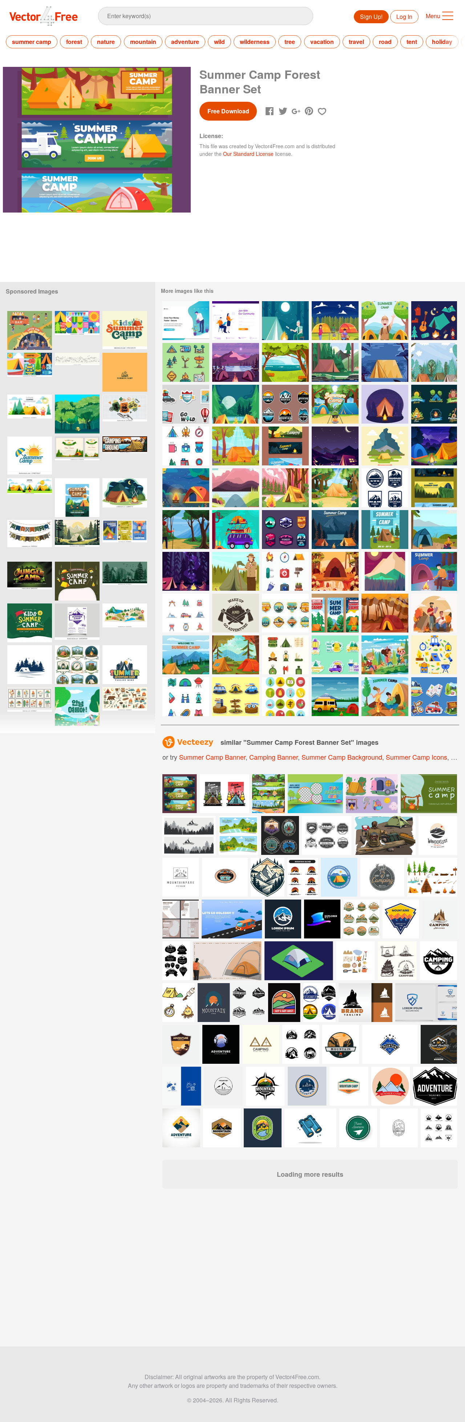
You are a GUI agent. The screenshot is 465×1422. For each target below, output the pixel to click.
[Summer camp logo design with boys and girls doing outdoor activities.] (124, 664)
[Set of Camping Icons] (285, 654)
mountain (143, 41)
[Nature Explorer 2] (384, 487)
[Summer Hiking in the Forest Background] (185, 529)
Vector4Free (44, 16)
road (385, 41)
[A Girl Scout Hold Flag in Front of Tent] (235, 571)
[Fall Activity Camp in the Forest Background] (235, 654)
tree (289, 41)
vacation (322, 41)
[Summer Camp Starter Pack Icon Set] (185, 446)
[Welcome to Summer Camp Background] (335, 529)
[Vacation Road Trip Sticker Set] (235, 696)
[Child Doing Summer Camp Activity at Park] (384, 320)
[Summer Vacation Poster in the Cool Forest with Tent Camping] (77, 414)
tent (412, 41)
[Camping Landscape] (384, 446)
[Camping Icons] (185, 613)
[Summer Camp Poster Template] (384, 529)
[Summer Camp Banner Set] (434, 487)
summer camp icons (416, 757)
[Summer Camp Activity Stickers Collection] (434, 404)
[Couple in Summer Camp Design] (384, 696)
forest (74, 41)
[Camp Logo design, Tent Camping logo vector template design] (29, 664)
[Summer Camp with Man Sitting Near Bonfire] (434, 571)
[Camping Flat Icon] (434, 320)
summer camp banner (212, 757)
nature (106, 41)
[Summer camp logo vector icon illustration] (124, 372)
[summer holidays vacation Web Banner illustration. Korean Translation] (77, 706)
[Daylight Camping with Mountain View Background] (235, 487)
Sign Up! (371, 16)
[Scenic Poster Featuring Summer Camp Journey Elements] (77, 622)
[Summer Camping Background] (185, 654)
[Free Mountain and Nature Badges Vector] (285, 613)
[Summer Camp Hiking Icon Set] (434, 654)
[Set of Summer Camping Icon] (185, 362)
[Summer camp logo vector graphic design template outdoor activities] (29, 455)
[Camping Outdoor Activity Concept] (434, 446)
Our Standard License (248, 153)
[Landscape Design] (384, 571)
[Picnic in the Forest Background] (384, 613)
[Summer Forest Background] (335, 487)
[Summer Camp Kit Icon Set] (185, 696)
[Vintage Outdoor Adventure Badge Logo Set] (285, 404)
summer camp (31, 41)
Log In (404, 16)
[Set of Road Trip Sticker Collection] (434, 696)
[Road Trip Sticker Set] (185, 404)
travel (356, 41)
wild (219, 41)
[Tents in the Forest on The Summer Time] (434, 362)
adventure (185, 41)
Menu (433, 16)
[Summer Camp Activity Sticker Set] (335, 654)
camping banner (273, 757)
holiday (442, 41)
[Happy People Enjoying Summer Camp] (335, 320)
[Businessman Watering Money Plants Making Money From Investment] (185, 320)
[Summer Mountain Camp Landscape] (285, 487)
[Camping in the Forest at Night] (384, 362)
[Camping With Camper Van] (335, 696)
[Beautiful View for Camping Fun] (185, 487)
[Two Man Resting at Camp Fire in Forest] (434, 613)
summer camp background (342, 757)
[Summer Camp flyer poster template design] (77, 497)
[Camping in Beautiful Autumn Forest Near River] (335, 571)
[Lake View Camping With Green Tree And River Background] (285, 362)
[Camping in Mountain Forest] (285, 320)
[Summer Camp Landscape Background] (235, 404)
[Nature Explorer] (285, 529)
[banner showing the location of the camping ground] (124, 455)
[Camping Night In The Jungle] (185, 571)
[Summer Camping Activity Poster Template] (335, 404)
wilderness (255, 41)
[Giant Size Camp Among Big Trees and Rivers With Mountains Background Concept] (335, 362)
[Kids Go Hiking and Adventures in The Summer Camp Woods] (384, 654)
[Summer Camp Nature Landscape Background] (235, 446)
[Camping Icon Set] (285, 571)
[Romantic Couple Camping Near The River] (434, 529)
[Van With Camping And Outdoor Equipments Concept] (235, 529)
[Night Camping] (335, 446)
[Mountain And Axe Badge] (235, 613)
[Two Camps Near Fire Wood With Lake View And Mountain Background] (235, 362)
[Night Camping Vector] (384, 404)
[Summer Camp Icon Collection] (285, 696)
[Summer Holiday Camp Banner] (285, 446)
